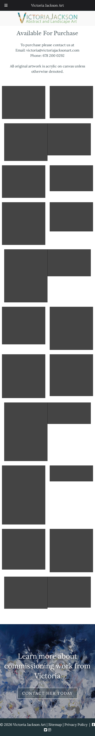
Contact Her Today (47, 693)
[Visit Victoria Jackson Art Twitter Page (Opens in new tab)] (45, 730)
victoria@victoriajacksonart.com (52, 50)
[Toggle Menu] (6, 5)
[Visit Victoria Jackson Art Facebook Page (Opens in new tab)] (93, 724)
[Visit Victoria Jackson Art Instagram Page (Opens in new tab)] (49, 730)
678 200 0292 (54, 55)
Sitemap (55, 724)
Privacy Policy (76, 724)
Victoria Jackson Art (47, 5)
